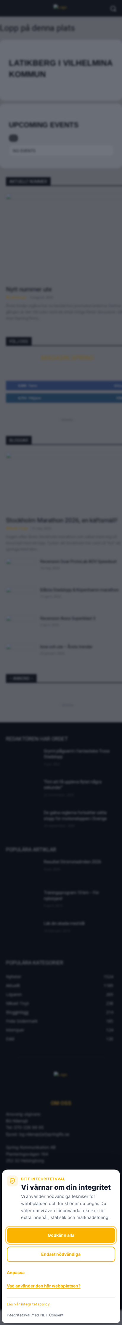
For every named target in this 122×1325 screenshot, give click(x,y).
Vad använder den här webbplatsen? (44, 1285)
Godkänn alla (61, 1235)
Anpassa (16, 1272)
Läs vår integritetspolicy (28, 1304)
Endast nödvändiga (61, 1254)
